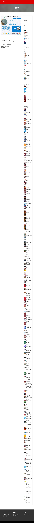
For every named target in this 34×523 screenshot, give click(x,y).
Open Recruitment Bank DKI (29, 63)
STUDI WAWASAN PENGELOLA (26, 22)
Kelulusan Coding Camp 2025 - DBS (28, 196)
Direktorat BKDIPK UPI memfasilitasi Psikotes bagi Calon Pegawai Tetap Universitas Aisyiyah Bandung (28, 261)
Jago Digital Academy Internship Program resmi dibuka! (28, 187)
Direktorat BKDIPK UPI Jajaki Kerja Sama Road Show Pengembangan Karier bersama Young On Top (28, 463)
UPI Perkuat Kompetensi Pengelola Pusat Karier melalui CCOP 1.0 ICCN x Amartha (29, 449)
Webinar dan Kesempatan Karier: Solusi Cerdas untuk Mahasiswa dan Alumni (28, 144)
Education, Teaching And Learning (26, 20)
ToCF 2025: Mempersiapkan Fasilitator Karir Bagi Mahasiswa (28, 151)
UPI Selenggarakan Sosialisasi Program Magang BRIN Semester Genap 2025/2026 (29, 305)
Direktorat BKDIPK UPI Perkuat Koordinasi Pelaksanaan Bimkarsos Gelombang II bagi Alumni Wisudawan (29, 459)
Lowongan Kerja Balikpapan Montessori (26, 81)
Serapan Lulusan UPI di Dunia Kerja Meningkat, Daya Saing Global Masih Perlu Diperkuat (28, 497)
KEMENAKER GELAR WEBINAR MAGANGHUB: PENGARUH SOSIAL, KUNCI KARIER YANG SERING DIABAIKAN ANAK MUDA (28, 378)
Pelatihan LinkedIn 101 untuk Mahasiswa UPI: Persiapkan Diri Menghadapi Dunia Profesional (28, 154)
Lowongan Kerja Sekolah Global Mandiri (28, 67)
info (24, 25)
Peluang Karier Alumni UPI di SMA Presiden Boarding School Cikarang (28, 163)
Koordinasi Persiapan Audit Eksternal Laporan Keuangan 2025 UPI (29, 340)
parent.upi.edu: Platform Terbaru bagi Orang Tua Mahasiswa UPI (29, 127)
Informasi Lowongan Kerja (28, 35)
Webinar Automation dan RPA (28, 390)
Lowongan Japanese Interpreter (28, 38)
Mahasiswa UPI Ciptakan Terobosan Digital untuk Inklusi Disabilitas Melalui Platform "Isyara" (28, 201)
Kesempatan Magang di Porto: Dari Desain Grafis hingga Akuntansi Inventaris (29, 190)
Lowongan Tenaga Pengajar (28, 41)
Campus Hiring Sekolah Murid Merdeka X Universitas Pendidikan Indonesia (26, 116)
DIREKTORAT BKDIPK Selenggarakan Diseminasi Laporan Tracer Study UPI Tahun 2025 (29, 278)
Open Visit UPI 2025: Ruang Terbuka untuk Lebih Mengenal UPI (28, 123)
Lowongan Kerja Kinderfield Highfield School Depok (28, 79)
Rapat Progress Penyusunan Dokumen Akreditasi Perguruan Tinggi (28, 361)
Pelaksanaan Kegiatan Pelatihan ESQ (28, 281)
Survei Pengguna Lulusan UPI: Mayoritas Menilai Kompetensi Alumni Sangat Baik (28, 491)
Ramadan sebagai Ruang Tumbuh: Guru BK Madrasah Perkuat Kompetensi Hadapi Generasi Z (28, 343)
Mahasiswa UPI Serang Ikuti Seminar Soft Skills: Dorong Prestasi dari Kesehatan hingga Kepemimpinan (28, 408)
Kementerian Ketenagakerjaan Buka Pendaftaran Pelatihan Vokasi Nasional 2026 (28, 333)
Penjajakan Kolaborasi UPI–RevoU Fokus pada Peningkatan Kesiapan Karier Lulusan (28, 309)
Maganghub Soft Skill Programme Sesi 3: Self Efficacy (28, 312)
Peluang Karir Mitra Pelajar (28, 51)
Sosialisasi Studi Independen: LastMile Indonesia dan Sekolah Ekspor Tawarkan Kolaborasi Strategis (28, 316)
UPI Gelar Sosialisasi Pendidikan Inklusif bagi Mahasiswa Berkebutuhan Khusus (28, 415)
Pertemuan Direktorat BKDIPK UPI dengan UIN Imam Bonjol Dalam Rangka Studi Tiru (28, 230)
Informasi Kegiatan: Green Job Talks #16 (28, 401)
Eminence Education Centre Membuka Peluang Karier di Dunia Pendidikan (28, 177)
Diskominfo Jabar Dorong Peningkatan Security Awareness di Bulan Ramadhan (28, 346)
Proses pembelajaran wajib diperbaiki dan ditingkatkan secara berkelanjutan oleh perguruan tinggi (28, 485)
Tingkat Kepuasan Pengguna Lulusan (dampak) (28, 482)
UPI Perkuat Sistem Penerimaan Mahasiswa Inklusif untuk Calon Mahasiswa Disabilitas (29, 412)
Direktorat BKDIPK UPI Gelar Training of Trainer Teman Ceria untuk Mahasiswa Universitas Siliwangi (29, 474)
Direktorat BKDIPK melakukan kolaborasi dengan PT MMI (28, 267)
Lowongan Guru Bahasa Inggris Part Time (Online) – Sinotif (29, 166)
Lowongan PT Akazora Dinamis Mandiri (26, 58)
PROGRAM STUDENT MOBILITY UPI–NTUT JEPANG (28, 441)
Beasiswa (25, 26)
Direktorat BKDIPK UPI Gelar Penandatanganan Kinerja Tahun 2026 (29, 331)
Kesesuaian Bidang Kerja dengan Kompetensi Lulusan (28, 500)
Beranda (16, 8)
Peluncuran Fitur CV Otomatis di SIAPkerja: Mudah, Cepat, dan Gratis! (28, 204)
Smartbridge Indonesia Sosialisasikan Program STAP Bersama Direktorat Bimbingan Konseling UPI (28, 302)
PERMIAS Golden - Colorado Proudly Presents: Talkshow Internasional (28, 323)
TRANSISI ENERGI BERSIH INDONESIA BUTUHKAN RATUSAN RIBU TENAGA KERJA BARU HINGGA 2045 (28, 373)
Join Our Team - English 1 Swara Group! (28, 193)
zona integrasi (25, 59)
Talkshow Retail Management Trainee (28, 173)
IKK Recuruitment (28, 136)
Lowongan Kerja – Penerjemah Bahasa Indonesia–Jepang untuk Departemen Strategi (29, 183)
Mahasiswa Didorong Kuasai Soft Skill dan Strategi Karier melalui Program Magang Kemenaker (28, 419)
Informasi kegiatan (28, 432)
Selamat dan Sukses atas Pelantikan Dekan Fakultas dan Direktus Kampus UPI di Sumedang (28, 120)
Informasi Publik (28, 275)
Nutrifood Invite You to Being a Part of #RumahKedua (28, 147)
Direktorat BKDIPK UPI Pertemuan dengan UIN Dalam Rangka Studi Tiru (28, 222)
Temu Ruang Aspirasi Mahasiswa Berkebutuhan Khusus (28, 242)
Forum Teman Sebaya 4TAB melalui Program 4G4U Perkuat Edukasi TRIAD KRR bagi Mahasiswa (28, 327)
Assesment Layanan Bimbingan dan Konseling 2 (26, 93)
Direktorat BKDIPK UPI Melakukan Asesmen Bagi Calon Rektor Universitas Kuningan (28, 257)
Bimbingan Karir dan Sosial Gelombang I (26, 24)
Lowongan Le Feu (28, 47)
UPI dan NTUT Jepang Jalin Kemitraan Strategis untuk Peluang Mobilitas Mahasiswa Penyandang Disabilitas (29, 398)
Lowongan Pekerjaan (28, 60)
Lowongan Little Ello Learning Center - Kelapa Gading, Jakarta (26, 107)
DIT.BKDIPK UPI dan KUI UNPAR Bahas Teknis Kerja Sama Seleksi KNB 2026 (28, 358)
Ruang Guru (27, 30)
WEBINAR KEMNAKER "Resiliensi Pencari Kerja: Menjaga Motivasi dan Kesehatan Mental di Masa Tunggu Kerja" (29, 470)
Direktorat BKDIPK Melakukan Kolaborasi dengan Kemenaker (28, 264)
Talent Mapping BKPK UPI (26, 18)
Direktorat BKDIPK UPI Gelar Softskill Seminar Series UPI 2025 (28, 213)
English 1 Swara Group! (28, 268)
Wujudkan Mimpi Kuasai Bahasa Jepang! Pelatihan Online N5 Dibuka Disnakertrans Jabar (29, 285)
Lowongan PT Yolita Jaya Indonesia (28, 129)
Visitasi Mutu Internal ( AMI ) (28, 233)
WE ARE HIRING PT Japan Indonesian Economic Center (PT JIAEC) (28, 113)
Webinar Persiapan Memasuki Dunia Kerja (28, 404)
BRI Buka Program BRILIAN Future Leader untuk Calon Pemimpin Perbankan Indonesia (28, 467)
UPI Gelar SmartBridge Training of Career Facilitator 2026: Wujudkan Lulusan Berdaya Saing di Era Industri (28, 446)
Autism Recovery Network (28, 32)
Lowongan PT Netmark (28, 88)
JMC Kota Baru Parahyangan (28, 55)
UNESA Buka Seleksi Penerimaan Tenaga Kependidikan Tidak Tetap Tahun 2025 (28, 207)
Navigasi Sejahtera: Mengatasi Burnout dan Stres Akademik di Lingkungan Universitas (28, 382)
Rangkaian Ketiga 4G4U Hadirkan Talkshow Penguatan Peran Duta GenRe (28, 337)
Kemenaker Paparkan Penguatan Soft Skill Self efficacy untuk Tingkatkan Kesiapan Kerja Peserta (29, 320)
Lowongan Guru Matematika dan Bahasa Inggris (26, 104)
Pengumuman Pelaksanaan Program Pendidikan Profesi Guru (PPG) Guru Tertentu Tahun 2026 (29, 478)
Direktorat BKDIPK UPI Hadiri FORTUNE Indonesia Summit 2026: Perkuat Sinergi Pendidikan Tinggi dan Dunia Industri (29, 354)
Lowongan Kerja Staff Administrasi (28, 87)
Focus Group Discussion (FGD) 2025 (29, 244)
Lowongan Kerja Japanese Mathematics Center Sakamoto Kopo (26, 84)
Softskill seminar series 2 (28, 100)
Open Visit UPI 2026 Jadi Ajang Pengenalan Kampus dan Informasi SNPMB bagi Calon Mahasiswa (29, 289)
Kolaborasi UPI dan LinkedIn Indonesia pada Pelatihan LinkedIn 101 (29, 158)
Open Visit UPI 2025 (28, 132)
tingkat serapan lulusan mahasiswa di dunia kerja (28, 488)
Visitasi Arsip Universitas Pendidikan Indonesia (29, 236)
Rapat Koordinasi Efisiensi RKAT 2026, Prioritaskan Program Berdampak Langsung (28, 350)
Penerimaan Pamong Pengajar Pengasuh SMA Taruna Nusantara (28, 140)
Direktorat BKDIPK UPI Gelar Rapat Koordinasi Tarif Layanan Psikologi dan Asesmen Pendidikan (28, 365)
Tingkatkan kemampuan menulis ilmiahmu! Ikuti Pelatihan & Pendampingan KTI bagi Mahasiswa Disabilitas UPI (29, 437)
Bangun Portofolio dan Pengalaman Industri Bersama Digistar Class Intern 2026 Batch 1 (28, 298)
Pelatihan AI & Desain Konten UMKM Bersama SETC (29, 180)
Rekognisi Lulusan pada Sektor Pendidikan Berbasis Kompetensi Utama (28, 502)
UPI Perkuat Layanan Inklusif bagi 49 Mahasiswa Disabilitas (28, 494)
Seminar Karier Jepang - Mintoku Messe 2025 (28, 169)
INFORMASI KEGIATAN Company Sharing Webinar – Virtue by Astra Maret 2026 (28, 394)
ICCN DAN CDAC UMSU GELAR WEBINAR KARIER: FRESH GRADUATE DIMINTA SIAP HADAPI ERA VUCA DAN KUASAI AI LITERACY (29, 386)
